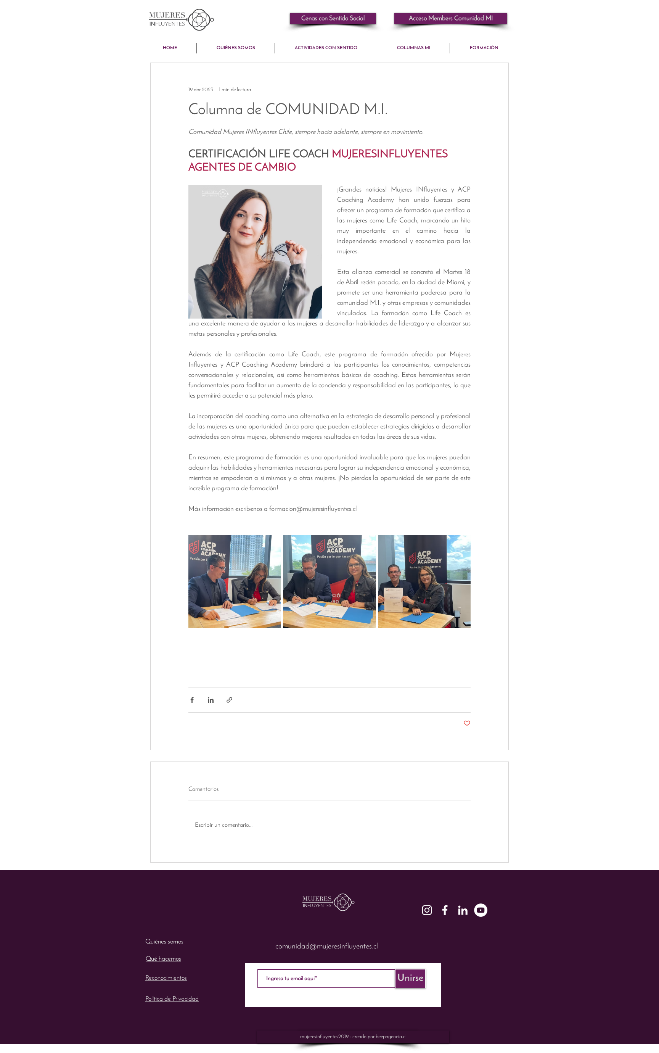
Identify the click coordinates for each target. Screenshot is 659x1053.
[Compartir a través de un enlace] (229, 700)
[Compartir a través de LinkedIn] (210, 700)
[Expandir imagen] (234, 581)
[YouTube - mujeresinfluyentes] (480, 910)
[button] (450, 18)
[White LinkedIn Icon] (462, 910)
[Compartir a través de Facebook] (192, 700)
